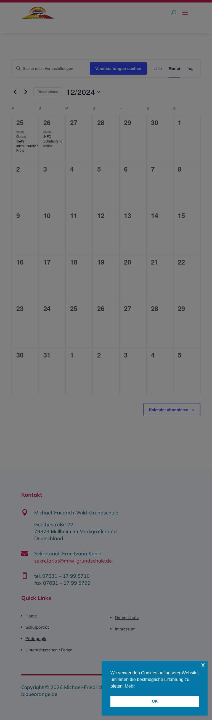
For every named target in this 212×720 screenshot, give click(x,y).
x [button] (203, 664)
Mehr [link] (130, 686)
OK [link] (155, 701)
